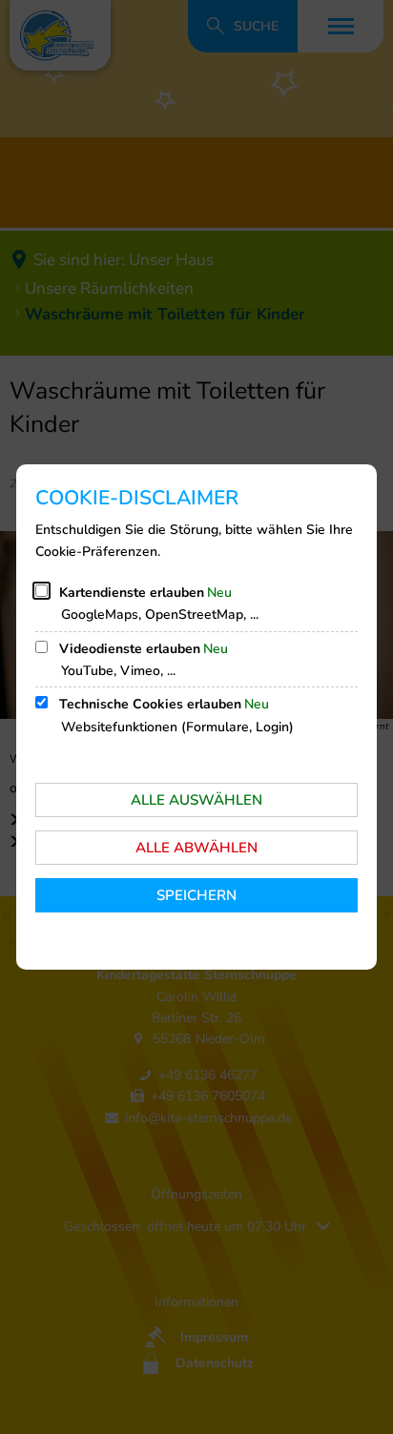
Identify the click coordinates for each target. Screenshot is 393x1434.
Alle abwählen (196, 847)
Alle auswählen (196, 799)
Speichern (196, 895)
